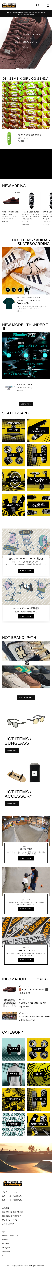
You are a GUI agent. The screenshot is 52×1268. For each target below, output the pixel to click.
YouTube (5, 1244)
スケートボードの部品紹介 (12, 1196)
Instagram (6, 1248)
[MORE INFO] (26, 840)
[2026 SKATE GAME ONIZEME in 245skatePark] (9, 1016)
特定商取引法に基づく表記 (12, 1212)
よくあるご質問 (8, 1224)
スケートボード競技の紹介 (12, 1200)
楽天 (4, 1232)
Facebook (6, 1252)
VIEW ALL (26, 404)
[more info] (26, 553)
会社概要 (5, 1208)
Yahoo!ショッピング (10, 1236)
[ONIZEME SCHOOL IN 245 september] (9, 1003)
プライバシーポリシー (10, 1220)
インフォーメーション (10, 1192)
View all (42, 979)
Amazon (5, 1240)
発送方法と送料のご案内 (11, 1216)
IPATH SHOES (26, 697)
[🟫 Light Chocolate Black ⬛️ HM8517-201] (9, 989)
